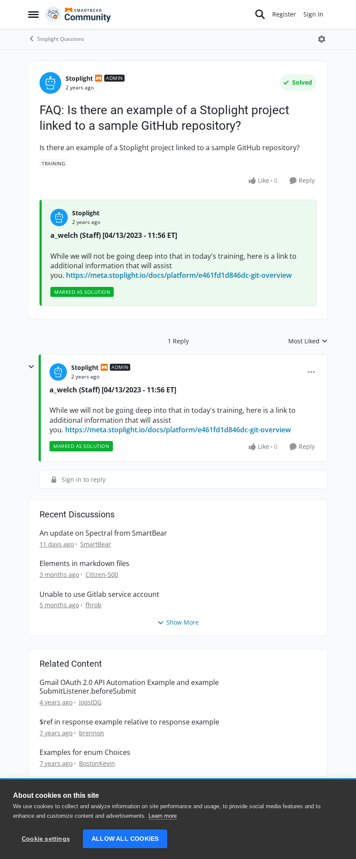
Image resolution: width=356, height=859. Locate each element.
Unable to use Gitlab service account (99, 594)
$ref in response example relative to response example (129, 722)
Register (284, 14)
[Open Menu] (322, 39)
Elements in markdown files (84, 563)
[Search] (260, 14)
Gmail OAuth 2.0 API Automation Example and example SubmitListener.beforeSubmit (129, 687)
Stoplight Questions (60, 39)
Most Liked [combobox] (308, 341)
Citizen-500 (102, 574)
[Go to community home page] (78, 14)
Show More (182, 622)
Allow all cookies (125, 839)
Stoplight (79, 78)
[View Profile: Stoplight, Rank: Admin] (50, 83)
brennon (91, 733)
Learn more (162, 816)
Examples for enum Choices (85, 752)
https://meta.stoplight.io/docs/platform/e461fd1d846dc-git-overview (179, 275)
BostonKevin (97, 763)
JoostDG (90, 702)
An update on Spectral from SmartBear (103, 533)
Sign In (313, 14)
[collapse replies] (31, 367)
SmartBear (95, 544)
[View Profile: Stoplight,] (59, 217)
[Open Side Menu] (33, 14)
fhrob (94, 605)
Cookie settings (46, 839)
